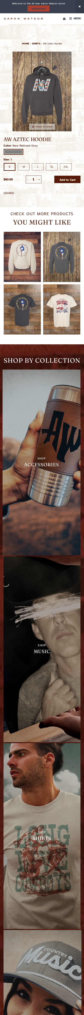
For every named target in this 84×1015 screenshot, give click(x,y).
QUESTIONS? (38, 9)
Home (25, 43)
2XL (65, 167)
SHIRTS (36, 43)
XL (51, 167)
